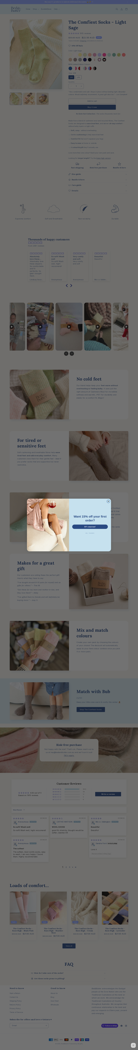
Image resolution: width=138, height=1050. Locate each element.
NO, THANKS (90, 533)
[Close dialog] (108, 501)
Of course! (90, 527)
